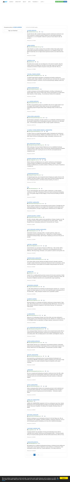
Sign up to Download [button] (12, 30)
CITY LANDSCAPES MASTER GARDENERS (36, 327)
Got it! (63, 478)
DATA (29, 1)
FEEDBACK (35, 1)
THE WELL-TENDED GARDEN (33, 74)
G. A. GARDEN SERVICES (33, 101)
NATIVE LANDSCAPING (32, 384)
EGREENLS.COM (31, 60)
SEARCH (11, 1)
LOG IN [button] (65, 1)
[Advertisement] (35, 14)
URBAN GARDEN (31, 45)
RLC (28, 187)
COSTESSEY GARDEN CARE (33, 428)
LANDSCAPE (30, 369)
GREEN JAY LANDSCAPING (33, 399)
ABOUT (24, 1)
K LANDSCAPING (31, 314)
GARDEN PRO (30, 271)
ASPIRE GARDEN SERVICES (33, 341)
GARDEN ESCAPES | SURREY (34, 215)
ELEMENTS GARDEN (32, 299)
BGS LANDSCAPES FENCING (33, 143)
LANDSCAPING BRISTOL (32, 442)
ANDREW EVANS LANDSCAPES (34, 258)
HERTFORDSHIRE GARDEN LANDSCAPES (36, 229)
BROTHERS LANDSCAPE (32, 414)
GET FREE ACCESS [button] (59, 1)
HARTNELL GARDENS (32, 244)
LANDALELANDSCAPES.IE (33, 87)
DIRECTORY (18, 1)
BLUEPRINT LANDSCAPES (33, 202)
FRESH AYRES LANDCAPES (33, 116)
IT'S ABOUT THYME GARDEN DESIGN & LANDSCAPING (39, 130)
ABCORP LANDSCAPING (32, 354)
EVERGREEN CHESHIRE (32, 285)
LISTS (42, 1)
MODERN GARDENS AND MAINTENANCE (36, 158)
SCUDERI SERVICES (31, 30)
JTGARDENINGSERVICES (33, 173)
